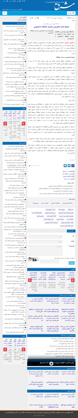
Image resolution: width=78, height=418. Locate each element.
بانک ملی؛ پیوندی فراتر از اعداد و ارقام (14, 281)
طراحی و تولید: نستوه (39, 415)
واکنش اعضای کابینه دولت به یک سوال (14, 153)
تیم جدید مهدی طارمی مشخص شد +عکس (52, 383)
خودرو (73, 269)
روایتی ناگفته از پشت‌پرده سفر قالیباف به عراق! (15, 58)
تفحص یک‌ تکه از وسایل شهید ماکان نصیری (16, 78)
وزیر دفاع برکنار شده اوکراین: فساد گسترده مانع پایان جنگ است (16, 69)
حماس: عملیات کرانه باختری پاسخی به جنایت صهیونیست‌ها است (15, 266)
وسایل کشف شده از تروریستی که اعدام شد (15, 36)
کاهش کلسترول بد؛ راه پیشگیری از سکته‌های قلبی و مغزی (23, 356)
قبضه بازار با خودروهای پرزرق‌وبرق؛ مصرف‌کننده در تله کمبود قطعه (33, 286)
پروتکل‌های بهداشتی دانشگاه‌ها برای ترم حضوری (61, 186)
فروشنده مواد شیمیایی (51, 223)
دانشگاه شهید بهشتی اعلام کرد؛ (51, 24)
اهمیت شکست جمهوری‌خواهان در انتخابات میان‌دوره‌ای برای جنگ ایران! (16, 166)
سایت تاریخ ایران (50, 210)
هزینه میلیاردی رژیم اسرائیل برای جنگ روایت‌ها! (15, 201)
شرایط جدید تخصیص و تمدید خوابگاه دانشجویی (51, 26)
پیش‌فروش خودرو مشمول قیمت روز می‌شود (61, 285)
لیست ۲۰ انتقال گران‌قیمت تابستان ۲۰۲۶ (13, 104)
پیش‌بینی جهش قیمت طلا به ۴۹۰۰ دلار (63, 341)
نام (73, 236)
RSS (23, 1)
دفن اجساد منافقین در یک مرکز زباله (15, 82)
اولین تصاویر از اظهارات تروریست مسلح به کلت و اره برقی (57, 362)
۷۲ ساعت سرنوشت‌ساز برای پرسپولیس (14, 190)
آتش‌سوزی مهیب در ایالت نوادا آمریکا (15, 238)
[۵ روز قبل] (51, 278)
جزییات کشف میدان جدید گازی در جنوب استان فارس (15, 157)
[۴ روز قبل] (60, 276)
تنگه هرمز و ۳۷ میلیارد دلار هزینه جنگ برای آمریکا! (15, 284)
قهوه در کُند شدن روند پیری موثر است (14, 354)
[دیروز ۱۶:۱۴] (70, 278)
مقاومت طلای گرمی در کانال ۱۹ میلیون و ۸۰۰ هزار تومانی (59, 354)
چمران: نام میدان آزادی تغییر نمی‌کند (15, 332)
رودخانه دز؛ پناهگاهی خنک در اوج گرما (14, 84)
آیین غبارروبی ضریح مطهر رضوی (68, 406)
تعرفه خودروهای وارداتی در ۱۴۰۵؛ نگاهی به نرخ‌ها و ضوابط (70, 286)
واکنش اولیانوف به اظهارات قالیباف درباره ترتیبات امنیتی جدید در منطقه (15, 293)
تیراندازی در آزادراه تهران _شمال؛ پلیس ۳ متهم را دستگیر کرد (68, 311)
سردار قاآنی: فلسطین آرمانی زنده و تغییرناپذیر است (16, 302)
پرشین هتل (40, 216)
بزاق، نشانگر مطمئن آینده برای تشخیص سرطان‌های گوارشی (10, 355)
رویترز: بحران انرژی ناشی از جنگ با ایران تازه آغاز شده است (15, 219)
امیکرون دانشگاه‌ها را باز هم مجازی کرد (63, 191)
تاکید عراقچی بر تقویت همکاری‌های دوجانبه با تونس (16, 278)
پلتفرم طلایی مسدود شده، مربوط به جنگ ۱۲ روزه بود (14, 273)
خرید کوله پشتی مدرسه (66, 226)
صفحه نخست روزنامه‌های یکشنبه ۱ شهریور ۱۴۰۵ (16, 54)
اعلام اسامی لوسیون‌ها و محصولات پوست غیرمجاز (19, 354)
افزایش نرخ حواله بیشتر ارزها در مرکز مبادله (62, 339)
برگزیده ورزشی (71, 368)
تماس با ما (11, 1)
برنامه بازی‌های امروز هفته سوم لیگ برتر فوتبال (15, 96)
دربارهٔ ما (5, 1)
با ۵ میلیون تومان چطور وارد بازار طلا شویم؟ (16, 215)
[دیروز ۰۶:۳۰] (19, 346)
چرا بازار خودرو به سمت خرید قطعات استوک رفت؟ (42, 285)
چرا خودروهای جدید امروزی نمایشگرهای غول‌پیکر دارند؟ (52, 285)
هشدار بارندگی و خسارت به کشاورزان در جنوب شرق (5, 128)
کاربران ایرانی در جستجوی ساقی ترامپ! (36, 310)
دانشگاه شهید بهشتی (67, 203)
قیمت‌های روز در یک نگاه (68, 336)
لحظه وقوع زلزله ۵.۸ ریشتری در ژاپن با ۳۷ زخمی (15, 262)
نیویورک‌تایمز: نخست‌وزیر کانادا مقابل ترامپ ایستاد (16, 194)
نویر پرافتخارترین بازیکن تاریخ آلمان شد (14, 245)
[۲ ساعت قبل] (51, 303)
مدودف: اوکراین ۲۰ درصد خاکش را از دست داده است (16, 298)
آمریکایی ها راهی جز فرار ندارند (16, 146)
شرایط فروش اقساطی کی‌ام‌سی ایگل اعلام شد (16, 182)
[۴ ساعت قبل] (67, 320)
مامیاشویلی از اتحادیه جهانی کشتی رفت (14, 204)
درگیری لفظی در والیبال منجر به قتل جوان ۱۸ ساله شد (36, 328)
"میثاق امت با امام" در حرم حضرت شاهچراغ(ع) (51, 406)
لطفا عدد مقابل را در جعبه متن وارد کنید (64, 258)
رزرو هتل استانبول (50, 213)
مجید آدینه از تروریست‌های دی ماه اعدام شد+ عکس (15, 32)
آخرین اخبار (22, 143)
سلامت (23, 336)
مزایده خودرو (60, 219)
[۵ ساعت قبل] (51, 320)
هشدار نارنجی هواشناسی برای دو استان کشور (15, 329)
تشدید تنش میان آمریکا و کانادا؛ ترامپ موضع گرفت (15, 306)
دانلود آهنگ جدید (37, 213)
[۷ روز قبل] (32, 278)
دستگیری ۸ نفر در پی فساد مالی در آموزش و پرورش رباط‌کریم (67, 328)
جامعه (70, 13)
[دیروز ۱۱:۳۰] (35, 375)
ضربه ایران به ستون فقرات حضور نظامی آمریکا (15, 315)
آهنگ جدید (70, 219)
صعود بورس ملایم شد (18, 197)
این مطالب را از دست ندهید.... (66, 295)
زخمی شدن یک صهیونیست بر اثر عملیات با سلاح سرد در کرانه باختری (15, 311)
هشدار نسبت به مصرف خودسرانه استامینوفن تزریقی (5, 354)
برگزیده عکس (71, 391)
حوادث (23, 109)
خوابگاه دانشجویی (55, 203)
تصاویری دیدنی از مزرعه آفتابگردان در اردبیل (15, 101)
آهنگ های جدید (51, 216)
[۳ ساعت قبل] (35, 303)
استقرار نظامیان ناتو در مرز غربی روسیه (14, 160)
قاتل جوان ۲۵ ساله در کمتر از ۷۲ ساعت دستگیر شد (15, 65)
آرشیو (18, 1)
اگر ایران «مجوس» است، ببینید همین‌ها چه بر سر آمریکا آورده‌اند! (15, 230)
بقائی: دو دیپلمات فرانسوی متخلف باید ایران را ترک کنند (15, 242)
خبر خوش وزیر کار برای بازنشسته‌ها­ (15, 163)
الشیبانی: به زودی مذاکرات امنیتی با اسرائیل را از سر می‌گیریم (16, 289)
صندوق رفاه (35, 203)
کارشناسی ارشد (44, 203)
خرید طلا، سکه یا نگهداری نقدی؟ (16, 211)
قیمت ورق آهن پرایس (67, 223)
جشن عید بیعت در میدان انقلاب (36, 406)
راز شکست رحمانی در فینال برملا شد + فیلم (67, 383)
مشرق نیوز (60, 5)
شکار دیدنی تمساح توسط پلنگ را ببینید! (14, 62)
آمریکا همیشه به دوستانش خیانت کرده (14, 227)
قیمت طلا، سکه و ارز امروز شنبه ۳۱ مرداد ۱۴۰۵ (61, 346)
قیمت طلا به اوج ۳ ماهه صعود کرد (64, 349)
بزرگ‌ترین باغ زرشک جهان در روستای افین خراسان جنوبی (14, 74)
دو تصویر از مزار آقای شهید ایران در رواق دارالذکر (15, 45)
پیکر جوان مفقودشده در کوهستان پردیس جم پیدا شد (23, 128)
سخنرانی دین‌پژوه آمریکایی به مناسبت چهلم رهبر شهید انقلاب (15, 92)
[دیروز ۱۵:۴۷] (51, 375)
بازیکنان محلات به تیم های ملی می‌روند (14, 178)
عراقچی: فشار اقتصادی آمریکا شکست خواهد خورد (15, 150)
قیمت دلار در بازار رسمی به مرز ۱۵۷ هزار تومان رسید (60, 351)
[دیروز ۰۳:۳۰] (5, 346)
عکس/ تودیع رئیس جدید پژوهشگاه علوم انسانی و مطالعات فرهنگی (56, 188)
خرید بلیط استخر (48, 219)
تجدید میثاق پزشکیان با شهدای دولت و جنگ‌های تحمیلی (15, 253)
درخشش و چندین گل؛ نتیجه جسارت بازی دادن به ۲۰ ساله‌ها (36, 384)
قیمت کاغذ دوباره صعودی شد (66, 344)
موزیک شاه (61, 210)
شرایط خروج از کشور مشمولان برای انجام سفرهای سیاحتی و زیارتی (56, 194)
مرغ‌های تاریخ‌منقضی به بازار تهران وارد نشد (15, 320)
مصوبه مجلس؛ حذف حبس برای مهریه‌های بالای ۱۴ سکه (51, 310)
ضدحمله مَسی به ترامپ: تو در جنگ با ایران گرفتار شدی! (16, 27)
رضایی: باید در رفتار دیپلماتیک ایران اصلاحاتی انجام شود (16, 88)
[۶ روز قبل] (42, 277)
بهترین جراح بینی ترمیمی (66, 216)
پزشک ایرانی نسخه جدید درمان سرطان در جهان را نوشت (14, 324)
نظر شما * (71, 246)
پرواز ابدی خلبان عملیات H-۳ (17, 185)
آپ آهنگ (70, 210)
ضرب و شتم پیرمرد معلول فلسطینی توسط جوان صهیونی (14, 223)
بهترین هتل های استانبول (66, 213)
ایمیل (72, 241)
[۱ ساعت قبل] (67, 303)
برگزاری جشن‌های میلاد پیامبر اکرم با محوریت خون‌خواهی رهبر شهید (53, 328)
